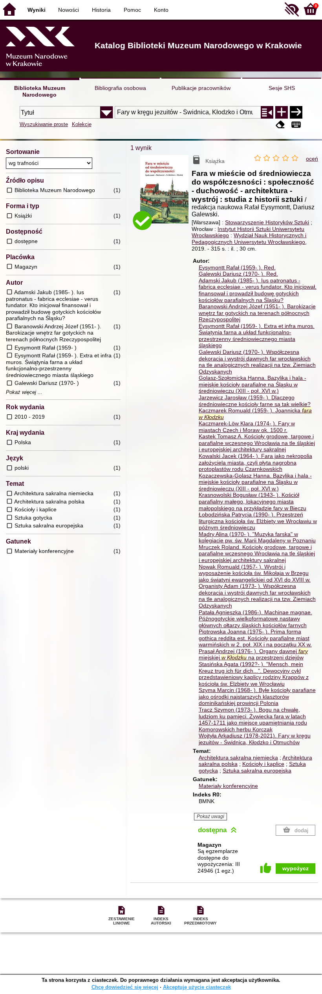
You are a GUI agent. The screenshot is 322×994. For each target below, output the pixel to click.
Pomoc (132, 10)
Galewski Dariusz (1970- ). (238, 274)
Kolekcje (81, 124)
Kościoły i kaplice (263, 764)
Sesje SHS (282, 88)
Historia (101, 10)
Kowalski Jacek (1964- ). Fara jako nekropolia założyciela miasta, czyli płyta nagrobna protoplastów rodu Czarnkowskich (255, 462)
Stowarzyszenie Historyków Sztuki (267, 222)
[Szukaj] (296, 112)
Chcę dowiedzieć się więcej (124, 987)
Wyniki (36, 10)
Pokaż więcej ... (24, 392)
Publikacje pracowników (201, 88)
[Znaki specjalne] (296, 125)
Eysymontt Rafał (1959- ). (237, 267)
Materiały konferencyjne (228, 786)
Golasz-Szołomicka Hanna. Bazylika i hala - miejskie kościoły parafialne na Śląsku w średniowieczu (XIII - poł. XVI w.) (252, 384)
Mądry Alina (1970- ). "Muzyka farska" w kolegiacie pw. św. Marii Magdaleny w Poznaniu (257, 537)
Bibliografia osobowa (120, 88)
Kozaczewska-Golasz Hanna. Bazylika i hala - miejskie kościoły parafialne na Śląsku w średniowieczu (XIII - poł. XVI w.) (255, 482)
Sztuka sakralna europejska (257, 770)
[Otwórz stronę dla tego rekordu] (166, 194)
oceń (312, 159)
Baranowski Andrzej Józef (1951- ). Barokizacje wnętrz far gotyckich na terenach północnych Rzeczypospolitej (257, 312)
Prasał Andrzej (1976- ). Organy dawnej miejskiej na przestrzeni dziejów (253, 654)
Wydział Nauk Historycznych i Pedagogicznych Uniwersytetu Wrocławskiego (249, 238)
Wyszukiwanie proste (44, 124)
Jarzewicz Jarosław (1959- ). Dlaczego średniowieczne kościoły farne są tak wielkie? (255, 400)
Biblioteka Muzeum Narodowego (39, 91)
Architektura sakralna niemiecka (238, 757)
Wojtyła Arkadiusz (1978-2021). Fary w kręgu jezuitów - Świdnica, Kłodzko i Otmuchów (255, 738)
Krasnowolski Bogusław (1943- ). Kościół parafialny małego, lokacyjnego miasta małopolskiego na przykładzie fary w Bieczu (252, 501)
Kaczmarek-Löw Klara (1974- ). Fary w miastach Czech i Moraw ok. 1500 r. (247, 426)
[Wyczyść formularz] (280, 125)
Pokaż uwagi (210, 816)
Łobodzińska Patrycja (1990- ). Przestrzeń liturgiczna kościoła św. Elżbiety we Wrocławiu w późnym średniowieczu (258, 521)
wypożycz (295, 868)
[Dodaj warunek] (281, 112)
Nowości (68, 10)
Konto (161, 10)
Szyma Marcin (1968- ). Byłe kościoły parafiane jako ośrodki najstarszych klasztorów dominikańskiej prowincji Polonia (257, 696)
